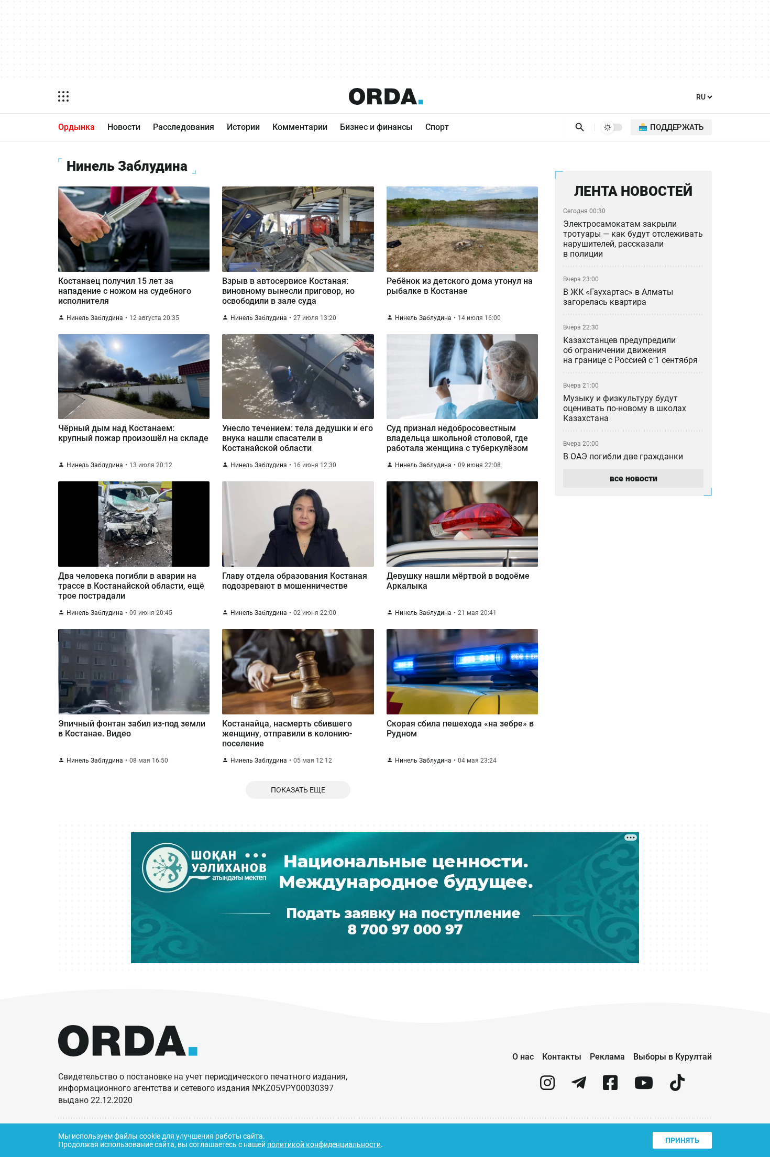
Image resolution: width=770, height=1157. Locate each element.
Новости (123, 127)
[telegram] (578, 1087)
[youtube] (643, 1087)
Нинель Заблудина (95, 318)
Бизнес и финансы (376, 127)
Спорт (437, 127)
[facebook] (610, 1087)
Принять (682, 1140)
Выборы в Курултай (672, 1057)
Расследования (183, 127)
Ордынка (76, 127)
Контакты (561, 1057)
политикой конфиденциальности (324, 1144)
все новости (633, 478)
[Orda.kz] (127, 1066)
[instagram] (547, 1087)
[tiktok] (677, 1087)
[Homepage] (386, 96)
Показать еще (298, 790)
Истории (243, 127)
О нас (523, 1057)
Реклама (607, 1057)
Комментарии (299, 127)
